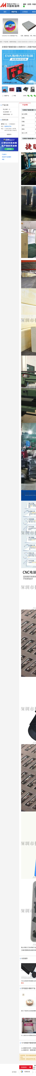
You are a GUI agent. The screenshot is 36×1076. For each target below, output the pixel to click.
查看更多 (9, 134)
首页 (1, 42)
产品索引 (4, 154)
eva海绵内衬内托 (26, 1048)
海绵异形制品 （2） (8, 114)
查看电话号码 (7, 126)
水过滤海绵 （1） (7, 112)
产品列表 (6, 42)
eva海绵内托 (25, 1050)
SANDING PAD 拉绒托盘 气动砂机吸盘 (12, 36)
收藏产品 (6, 96)
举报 (15, 96)
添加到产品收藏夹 (6, 157)
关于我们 (14, 1072)
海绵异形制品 (12, 42)
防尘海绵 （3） (7, 109)
